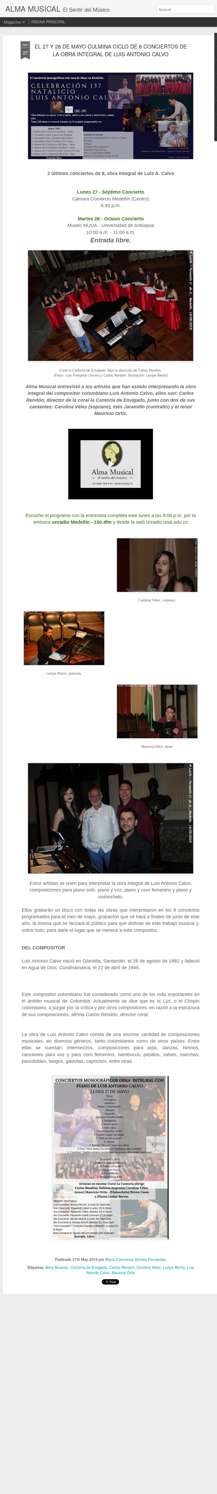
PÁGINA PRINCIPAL (48, 21)
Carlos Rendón (121, 1267)
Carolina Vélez (149, 1267)
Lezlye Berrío (174, 1267)
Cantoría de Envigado (89, 1267)
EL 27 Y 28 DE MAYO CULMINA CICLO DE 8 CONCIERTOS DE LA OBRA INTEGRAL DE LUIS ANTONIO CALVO (111, 50)
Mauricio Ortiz (123, 1272)
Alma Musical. (57, 1267)
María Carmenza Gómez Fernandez (135, 1259)
